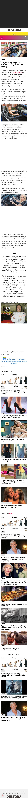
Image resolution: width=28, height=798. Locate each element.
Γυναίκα (4, 367)
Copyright (4, 792)
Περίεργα (9, 503)
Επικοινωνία (23, 793)
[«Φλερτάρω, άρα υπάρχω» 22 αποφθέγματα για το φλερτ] (14, 638)
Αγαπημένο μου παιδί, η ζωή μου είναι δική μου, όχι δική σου (12, 440)
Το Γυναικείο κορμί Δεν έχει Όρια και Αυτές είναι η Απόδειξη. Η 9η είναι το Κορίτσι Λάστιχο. (12, 482)
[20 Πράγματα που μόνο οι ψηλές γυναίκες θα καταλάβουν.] (14, 451)
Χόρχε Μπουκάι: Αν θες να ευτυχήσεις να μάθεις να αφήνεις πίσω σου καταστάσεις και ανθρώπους (14, 627)
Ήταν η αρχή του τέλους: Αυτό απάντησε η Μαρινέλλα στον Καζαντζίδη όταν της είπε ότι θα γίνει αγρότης (13, 582)
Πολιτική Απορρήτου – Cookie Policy (10, 793)
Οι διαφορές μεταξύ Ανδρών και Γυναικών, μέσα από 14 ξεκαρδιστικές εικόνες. (13, 392)
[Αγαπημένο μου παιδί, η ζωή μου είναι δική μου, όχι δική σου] (14, 429)
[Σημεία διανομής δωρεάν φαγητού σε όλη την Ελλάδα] (14, 593)
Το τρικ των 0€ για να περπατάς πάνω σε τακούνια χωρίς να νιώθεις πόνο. (14, 416)
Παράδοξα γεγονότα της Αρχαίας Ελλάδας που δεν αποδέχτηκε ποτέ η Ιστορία (14, 697)
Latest (14, 34)
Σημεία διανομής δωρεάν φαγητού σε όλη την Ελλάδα (14, 605)
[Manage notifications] (2, 795)
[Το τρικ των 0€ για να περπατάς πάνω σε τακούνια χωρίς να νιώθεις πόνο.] (14, 405)
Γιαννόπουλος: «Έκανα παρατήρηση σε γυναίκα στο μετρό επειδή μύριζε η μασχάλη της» (13, 559)
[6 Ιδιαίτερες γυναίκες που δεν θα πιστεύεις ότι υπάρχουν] (14, 495)
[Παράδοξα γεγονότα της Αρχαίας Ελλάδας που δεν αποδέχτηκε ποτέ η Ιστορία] (14, 687)
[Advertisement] (14, 14)
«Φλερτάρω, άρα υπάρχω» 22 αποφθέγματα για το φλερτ (10, 649)
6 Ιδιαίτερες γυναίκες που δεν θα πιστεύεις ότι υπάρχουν (11, 506)
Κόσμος (3, 503)
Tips (2, 413)
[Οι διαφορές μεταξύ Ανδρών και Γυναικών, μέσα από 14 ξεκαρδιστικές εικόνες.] (14, 381)
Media (3, 388)
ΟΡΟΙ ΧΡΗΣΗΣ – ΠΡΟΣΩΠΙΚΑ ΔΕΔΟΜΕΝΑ (17, 792)
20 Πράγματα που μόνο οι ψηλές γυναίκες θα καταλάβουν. (14, 460)
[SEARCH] (26, 37)
